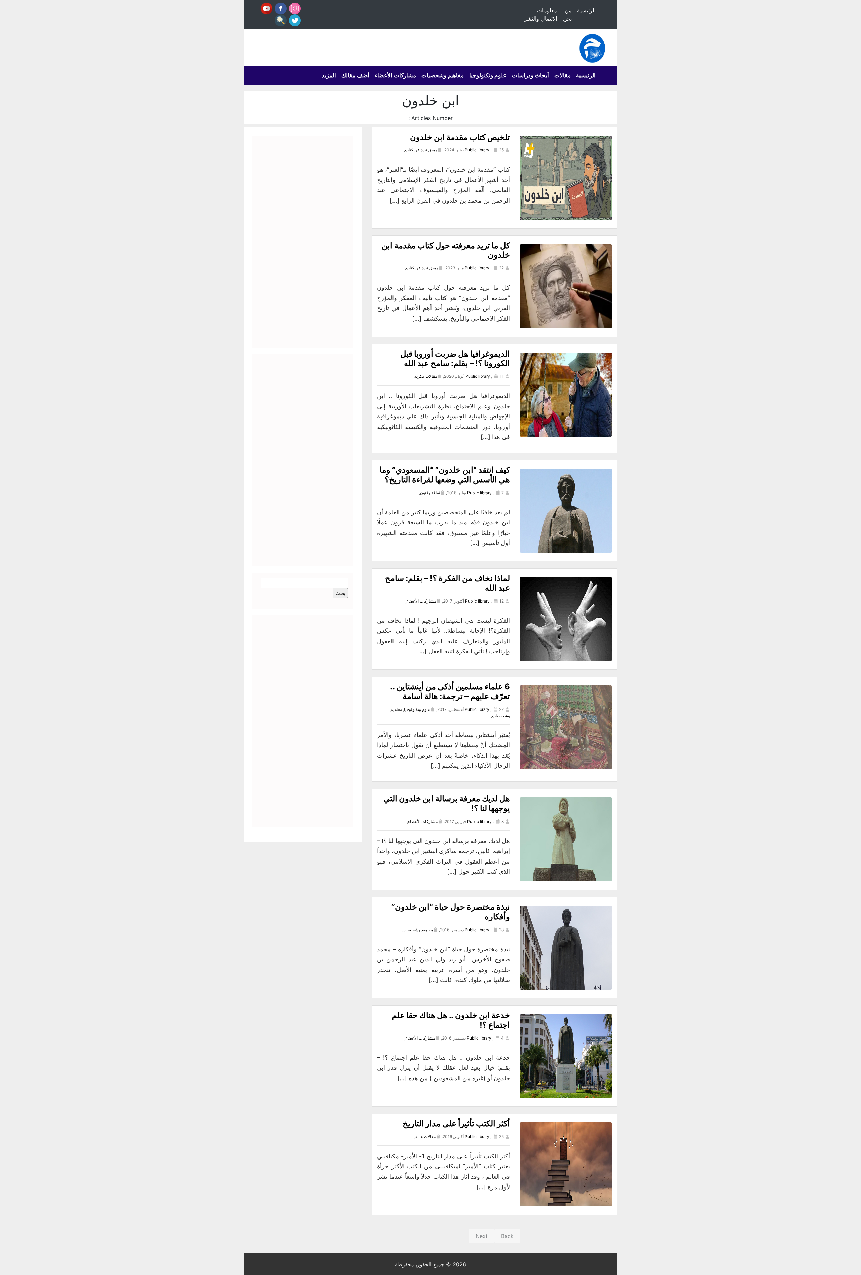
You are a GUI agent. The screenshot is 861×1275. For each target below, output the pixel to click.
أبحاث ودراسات (530, 75)
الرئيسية (586, 10)
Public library (477, 149)
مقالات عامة (425, 1136)
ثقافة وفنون (430, 492)
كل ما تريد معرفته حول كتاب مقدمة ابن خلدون (446, 250)
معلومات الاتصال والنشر (540, 14)
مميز (433, 149)
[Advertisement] (302, 241)
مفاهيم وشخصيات (442, 75)
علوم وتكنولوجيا (488, 75)
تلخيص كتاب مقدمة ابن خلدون (460, 137)
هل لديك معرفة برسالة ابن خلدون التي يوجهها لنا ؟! (446, 803)
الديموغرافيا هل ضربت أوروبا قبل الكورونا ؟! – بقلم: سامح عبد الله (455, 358)
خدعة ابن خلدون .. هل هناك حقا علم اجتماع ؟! (451, 1020)
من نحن (567, 14)
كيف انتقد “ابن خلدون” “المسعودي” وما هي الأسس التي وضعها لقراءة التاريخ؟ (445, 474)
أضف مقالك (355, 75)
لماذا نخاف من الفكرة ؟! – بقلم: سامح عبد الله (447, 583)
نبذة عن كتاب (416, 149)
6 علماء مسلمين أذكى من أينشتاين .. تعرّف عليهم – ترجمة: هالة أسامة (450, 691)
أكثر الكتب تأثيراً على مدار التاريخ (456, 1123)
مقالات (562, 75)
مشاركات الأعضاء (395, 75)
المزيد (329, 75)
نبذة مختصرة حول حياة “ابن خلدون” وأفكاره (450, 911)
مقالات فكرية (426, 376)
